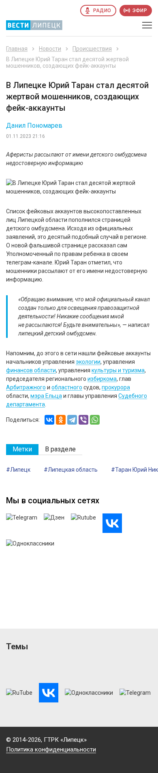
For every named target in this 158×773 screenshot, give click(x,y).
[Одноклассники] (61, 420)
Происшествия (92, 48)
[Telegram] (72, 420)
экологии (88, 362)
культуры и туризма (118, 370)
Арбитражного (26, 387)
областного (66, 387)
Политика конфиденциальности (51, 749)
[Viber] (83, 420)
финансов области (31, 370)
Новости (50, 48)
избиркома (102, 379)
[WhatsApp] (95, 420)
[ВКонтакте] (49, 420)
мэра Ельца (46, 396)
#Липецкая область (71, 469)
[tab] (22, 449)
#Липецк (18, 469)
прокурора (116, 387)
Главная (17, 48)
